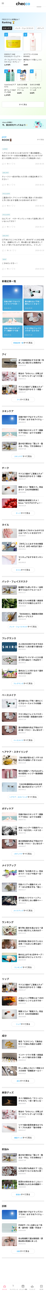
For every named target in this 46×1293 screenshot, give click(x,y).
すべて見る (23, 104)
